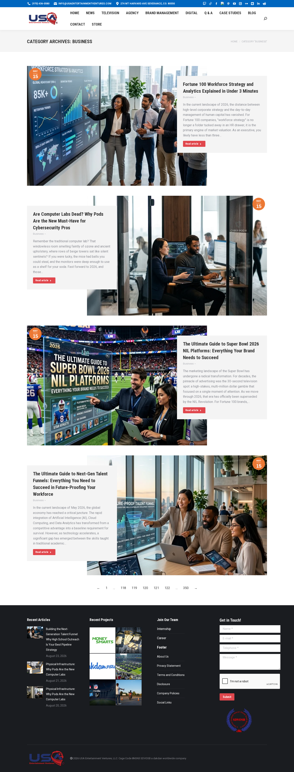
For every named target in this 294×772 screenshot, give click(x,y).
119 (134, 588)
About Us (163, 656)
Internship (164, 629)
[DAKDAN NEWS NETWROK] (103, 667)
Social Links (164, 702)
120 (145, 588)
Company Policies (168, 693)
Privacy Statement (169, 665)
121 (156, 588)
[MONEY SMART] (129, 640)
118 (123, 588)
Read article (191, 143)
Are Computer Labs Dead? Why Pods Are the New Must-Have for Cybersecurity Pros (68, 221)
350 (186, 588)
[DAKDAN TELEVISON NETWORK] (103, 640)
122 (167, 588)
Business (188, 97)
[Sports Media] (103, 693)
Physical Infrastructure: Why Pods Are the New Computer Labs (60, 669)
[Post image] (35, 632)
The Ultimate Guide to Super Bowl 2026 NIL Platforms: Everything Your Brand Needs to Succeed (221, 350)
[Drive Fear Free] (129, 693)
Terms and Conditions (171, 675)
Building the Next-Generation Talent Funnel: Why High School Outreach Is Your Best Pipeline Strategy (62, 639)
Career (161, 638)
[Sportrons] (129, 667)
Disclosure (163, 684)
